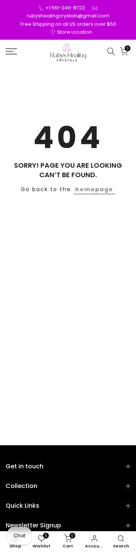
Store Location (74, 32)
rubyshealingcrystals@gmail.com (68, 15)
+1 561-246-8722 (65, 8)
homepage (94, 189)
